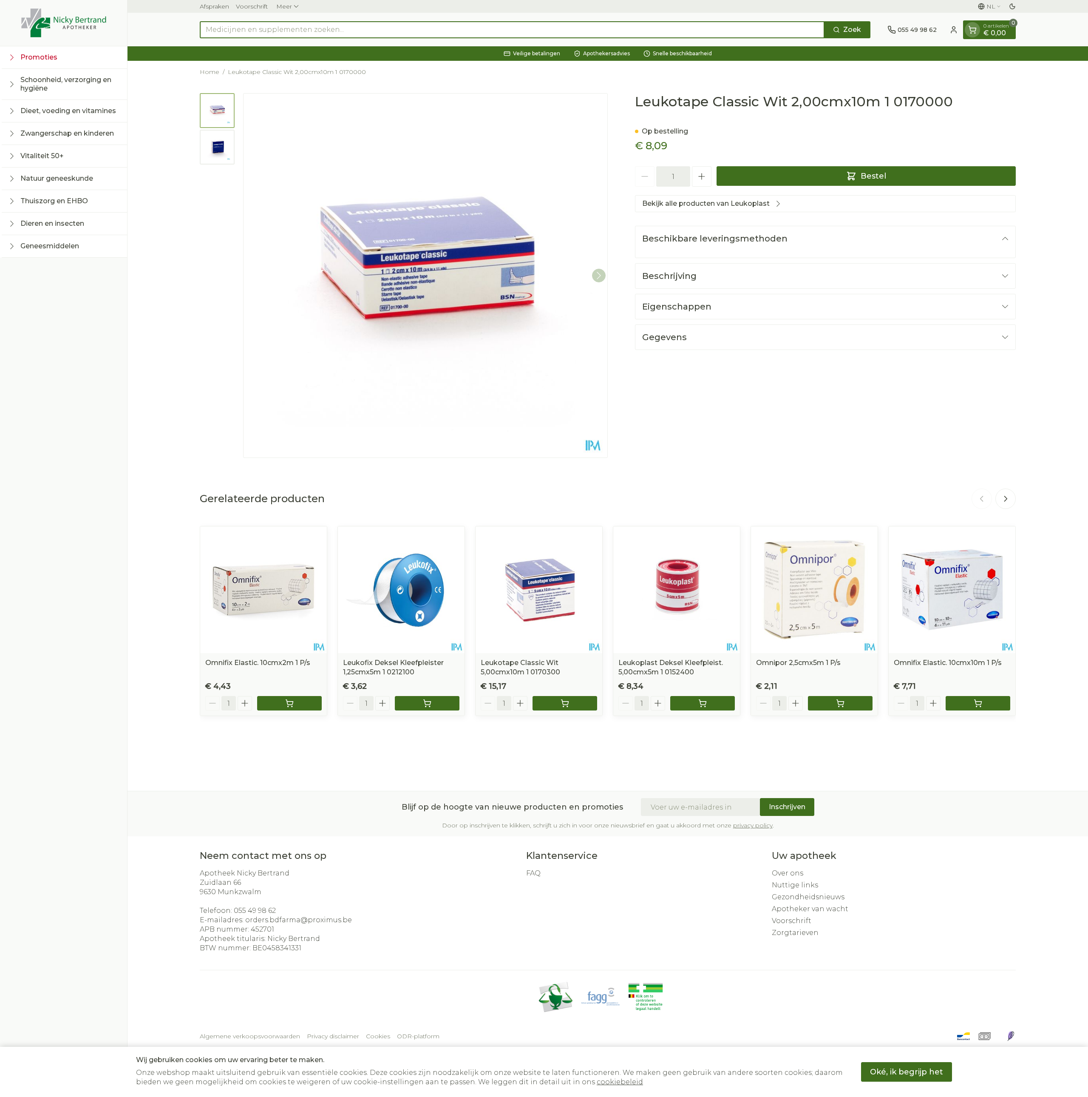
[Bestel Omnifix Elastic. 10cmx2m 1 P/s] (289, 703)
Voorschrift (252, 6)
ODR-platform (418, 1036)
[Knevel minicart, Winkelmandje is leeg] (972, 29)
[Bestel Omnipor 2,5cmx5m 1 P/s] (840, 703)
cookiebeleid (620, 1082)
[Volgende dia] (1005, 499)
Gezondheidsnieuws (808, 897)
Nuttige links (795, 885)
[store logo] (63, 23)
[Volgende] (599, 275)
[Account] (953, 30)
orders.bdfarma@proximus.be (298, 920)
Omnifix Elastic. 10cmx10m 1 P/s (948, 663)
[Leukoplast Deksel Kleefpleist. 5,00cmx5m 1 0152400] (676, 589)
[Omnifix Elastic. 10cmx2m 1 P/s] (263, 589)
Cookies (378, 1036)
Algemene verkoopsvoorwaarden (250, 1036)
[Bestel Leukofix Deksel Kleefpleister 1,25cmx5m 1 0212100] (427, 703)
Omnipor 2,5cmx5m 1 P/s (798, 663)
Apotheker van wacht (810, 909)
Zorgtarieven (795, 933)
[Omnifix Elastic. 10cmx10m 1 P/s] (952, 589)
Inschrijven (787, 807)
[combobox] (512, 29)
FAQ (533, 873)
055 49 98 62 (255, 911)
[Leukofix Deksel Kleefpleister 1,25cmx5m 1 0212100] (401, 589)
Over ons (787, 873)
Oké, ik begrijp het (906, 1072)
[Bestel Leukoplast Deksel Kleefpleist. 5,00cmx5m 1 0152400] (702, 703)
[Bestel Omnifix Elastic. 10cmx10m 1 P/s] (978, 703)
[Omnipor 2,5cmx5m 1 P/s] (814, 589)
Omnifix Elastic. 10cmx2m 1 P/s (257, 663)
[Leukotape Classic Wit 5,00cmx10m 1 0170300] (539, 589)
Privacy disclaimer (333, 1036)
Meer (284, 6)
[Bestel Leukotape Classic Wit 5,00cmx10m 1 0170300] (565, 703)
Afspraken (214, 6)
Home (209, 72)
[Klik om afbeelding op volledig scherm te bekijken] (425, 276)
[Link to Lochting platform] (1011, 1036)
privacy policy (753, 825)
